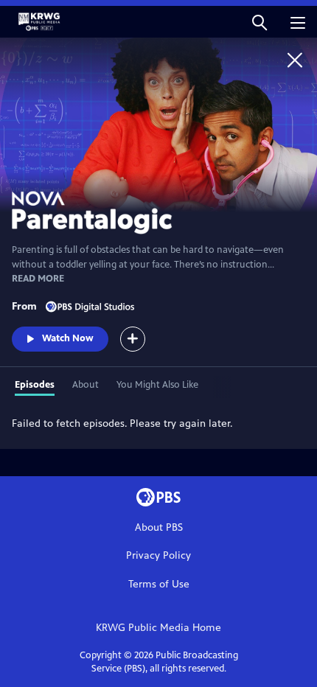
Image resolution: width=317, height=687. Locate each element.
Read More (38, 279)
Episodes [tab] (35, 385)
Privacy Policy (158, 555)
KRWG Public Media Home (158, 627)
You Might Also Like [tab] (157, 385)
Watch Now (68, 338)
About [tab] (85, 385)
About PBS (159, 527)
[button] (259, 22)
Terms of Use (158, 584)
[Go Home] (295, 59)
